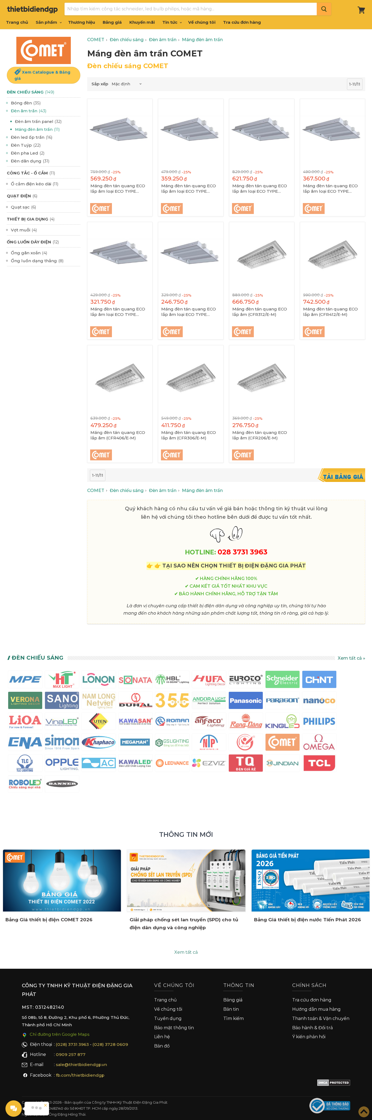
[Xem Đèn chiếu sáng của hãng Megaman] (135, 743)
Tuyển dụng (168, 1018)
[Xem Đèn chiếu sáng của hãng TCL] (319, 764)
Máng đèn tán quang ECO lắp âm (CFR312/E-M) (259, 311)
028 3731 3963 (242, 552)
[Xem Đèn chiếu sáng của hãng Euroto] (245, 680)
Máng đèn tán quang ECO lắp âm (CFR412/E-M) (330, 311)
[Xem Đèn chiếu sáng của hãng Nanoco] (319, 701)
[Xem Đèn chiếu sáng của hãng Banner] (62, 785)
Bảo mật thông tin (174, 1027)
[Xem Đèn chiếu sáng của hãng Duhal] (135, 701)
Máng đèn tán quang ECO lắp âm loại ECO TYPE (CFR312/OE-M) (117, 188)
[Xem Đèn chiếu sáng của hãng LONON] (98, 680)
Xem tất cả (186, 952)
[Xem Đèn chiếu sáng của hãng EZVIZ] (209, 764)
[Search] (324, 9)
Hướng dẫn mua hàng (316, 1009)
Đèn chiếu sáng (37, 657)
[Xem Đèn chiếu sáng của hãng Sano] (62, 701)
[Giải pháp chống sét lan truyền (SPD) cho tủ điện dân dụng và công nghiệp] (186, 880)
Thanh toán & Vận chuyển (320, 1018)
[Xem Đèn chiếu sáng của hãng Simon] (62, 743)
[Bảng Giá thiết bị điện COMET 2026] (62, 880)
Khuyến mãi (142, 22)
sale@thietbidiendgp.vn (81, 1064)
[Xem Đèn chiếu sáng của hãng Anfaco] (209, 722)
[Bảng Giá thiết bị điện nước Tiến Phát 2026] (311, 880)
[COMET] (43, 50)
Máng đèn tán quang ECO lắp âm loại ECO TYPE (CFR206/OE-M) (188, 311)
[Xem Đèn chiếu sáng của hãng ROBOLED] (25, 785)
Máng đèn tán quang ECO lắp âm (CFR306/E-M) (188, 435)
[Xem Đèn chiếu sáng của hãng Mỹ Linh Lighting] (245, 743)
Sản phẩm (47, 22)
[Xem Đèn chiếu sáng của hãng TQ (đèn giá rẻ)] (245, 764)
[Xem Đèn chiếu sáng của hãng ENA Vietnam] (25, 743)
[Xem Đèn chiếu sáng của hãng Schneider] (282, 680)
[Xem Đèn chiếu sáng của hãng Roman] (172, 722)
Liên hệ (162, 1036)
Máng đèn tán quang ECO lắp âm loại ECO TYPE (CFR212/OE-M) (188, 188)
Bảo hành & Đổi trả (312, 1027)
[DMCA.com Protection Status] (333, 1083)
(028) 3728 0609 (110, 1044)
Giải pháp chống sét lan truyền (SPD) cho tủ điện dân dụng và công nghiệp (184, 923)
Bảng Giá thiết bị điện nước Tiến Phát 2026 (307, 919)
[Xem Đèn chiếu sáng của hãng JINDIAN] (282, 764)
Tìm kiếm (233, 1018)
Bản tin (231, 1009)
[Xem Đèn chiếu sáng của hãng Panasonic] (245, 701)
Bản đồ (162, 1046)
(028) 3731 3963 (72, 1044)
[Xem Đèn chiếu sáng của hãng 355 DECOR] (172, 701)
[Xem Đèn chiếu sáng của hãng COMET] (282, 743)
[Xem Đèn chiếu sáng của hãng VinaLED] (62, 722)
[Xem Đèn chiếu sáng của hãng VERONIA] (25, 701)
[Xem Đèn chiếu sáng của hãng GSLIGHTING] (172, 743)
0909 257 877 (71, 1054)
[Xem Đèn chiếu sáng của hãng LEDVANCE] (172, 764)
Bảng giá (112, 22)
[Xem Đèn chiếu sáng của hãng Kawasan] (135, 722)
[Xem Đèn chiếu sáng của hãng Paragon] (282, 701)
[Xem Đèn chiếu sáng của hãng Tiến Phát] (209, 743)
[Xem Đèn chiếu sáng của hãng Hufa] (209, 680)
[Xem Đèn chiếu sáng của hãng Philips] (319, 722)
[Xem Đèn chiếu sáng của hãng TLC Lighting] (25, 764)
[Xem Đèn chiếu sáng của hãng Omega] (319, 743)
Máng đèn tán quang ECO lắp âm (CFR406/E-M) (117, 435)
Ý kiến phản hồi (308, 1036)
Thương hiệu (81, 22)
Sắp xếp (100, 83)
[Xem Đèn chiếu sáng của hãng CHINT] (319, 680)
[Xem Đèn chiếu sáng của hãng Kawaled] (135, 764)
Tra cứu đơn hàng (242, 22)
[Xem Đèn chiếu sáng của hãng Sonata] (135, 680)
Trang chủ (17, 22)
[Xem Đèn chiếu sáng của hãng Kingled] (282, 722)
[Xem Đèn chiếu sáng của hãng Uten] (98, 722)
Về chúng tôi (201, 22)
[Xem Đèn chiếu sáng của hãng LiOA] (25, 722)
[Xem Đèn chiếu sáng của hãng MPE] (25, 680)
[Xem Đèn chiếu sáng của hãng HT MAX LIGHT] (62, 680)
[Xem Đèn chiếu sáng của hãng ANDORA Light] (209, 701)
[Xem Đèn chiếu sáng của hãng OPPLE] (62, 764)
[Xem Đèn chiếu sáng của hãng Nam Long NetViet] (98, 701)
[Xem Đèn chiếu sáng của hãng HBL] (172, 680)
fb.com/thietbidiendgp (80, 1075)
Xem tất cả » (351, 658)
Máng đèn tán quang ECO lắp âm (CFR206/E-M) (259, 435)
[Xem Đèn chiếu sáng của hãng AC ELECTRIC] (98, 764)
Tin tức (170, 22)
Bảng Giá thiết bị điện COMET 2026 (48, 919)
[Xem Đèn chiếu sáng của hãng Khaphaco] (98, 743)
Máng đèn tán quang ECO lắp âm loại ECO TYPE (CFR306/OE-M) (117, 311)
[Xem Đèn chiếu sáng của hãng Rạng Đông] (245, 722)
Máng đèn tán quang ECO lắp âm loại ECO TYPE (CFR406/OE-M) (330, 188)
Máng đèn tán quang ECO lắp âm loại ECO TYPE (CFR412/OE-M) (259, 188)
